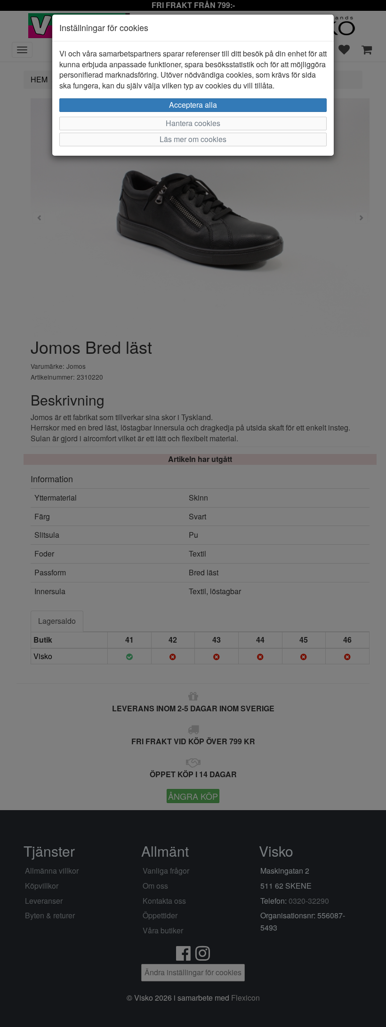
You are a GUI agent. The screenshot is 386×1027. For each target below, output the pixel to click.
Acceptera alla (193, 104)
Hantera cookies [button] (193, 123)
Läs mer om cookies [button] (193, 139)
